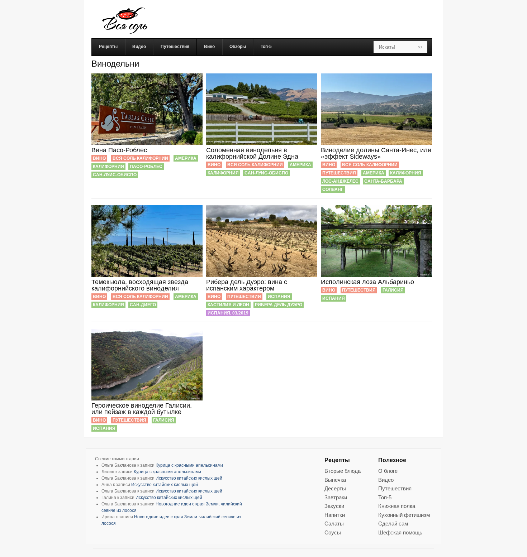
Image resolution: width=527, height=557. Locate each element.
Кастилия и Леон (228, 304)
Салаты (334, 523)
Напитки (334, 515)
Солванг (332, 189)
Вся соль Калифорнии (140, 158)
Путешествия (339, 173)
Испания (279, 296)
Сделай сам (393, 523)
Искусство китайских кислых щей (189, 478)
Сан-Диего (143, 304)
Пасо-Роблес (146, 166)
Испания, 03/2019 (228, 313)
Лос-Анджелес (340, 181)
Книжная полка (396, 506)
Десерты (335, 488)
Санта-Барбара (383, 181)
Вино (99, 158)
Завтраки (335, 497)
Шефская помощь (400, 532)
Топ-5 (384, 497)
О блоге (388, 471)
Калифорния (108, 166)
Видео (386, 480)
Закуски (334, 506)
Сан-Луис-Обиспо (115, 174)
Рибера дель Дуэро (278, 304)
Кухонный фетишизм (404, 515)
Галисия (393, 290)
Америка (185, 158)
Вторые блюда (342, 471)
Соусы (332, 532)
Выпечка (335, 480)
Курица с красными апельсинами (189, 465)
